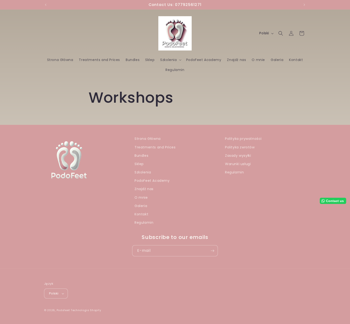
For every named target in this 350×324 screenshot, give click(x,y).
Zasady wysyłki (238, 155)
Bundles (141, 155)
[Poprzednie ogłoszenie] (45, 4)
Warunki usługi (238, 164)
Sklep (139, 164)
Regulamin (144, 222)
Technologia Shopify (86, 310)
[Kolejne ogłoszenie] (304, 4)
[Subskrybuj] (212, 250)
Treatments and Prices (155, 147)
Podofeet (63, 310)
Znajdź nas (144, 189)
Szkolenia (143, 172)
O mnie (141, 197)
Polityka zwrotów (240, 147)
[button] (170, 60)
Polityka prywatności (243, 138)
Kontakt (141, 214)
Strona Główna (148, 138)
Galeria (141, 205)
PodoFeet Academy (152, 180)
